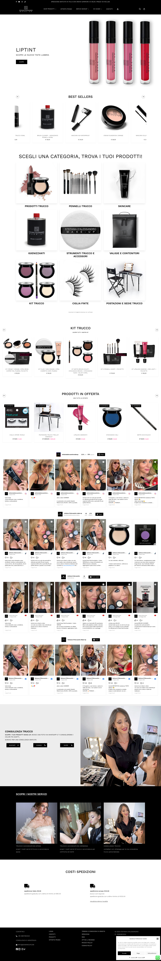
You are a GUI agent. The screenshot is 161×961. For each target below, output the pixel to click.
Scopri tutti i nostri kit (80, 332)
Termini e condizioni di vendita (93, 931)
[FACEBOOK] (16, 1)
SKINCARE (124, 206)
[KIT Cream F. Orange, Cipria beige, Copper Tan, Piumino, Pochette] (17, 351)
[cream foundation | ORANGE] (113, 117)
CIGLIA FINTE (80, 303)
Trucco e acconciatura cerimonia (74, 846)
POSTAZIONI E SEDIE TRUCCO (124, 303)
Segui (102, 454)
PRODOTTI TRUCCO (36, 206)
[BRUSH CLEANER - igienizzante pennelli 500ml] (47, 117)
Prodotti (52, 937)
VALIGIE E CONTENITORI (124, 253)
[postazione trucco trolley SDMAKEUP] (48, 417)
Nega (138, 953)
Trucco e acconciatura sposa (28, 846)
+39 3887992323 (24, 936)
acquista (22, 62)
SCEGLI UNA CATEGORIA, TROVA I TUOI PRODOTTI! (80, 156)
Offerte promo (54, 940)
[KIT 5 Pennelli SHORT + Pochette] (112, 351)
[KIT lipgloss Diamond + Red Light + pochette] (143, 351)
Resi (83, 937)
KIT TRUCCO (36, 303)
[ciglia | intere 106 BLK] (17, 417)
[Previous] (17, 96)
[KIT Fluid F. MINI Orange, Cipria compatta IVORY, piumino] (48, 351)
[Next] (143, 96)
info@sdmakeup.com (26, 945)
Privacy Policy (141, 957)
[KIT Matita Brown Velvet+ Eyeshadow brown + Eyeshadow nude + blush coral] (80, 351)
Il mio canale (95, 577)
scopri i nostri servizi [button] (31, 794)
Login (51, 931)
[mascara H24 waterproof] (80, 117)
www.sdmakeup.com (68, 565)
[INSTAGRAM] (22, 1)
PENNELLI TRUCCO (80, 206)
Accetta (124, 953)
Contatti (52, 934)
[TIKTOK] (25, 1)
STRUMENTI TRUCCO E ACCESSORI (80, 255)
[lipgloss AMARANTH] (80, 417)
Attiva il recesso (88, 940)
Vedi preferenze (152, 953)
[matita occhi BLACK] (143, 417)
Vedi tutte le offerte (80, 398)
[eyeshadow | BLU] (112, 417)
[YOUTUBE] (19, 1)
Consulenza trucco (112, 846)
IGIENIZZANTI (36, 253)
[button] (157, 939)
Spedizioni (85, 934)
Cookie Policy (134, 957)
